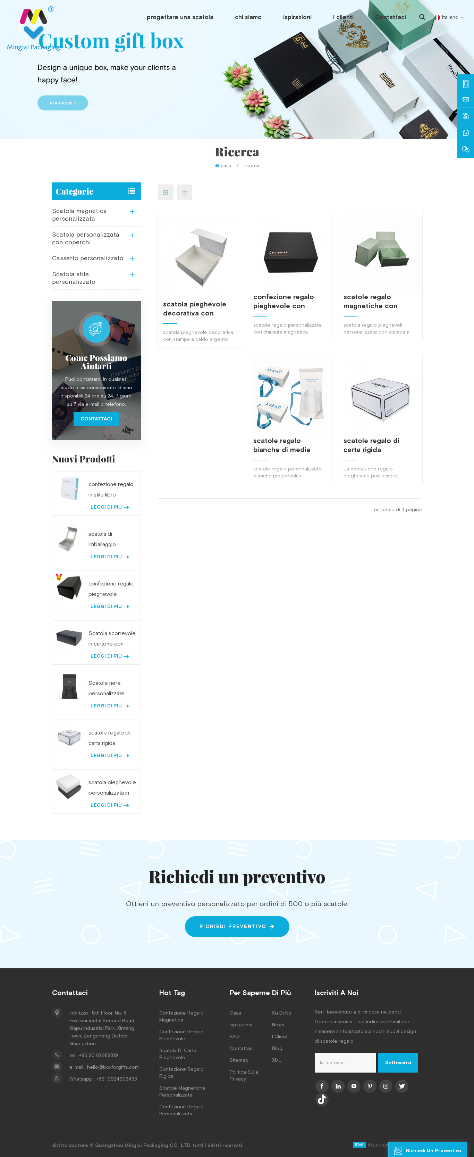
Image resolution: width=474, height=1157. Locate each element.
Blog (277, 1048)
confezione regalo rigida (181, 1073)
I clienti (343, 17)
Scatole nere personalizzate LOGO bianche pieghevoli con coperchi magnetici (112, 689)
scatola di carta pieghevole (177, 1054)
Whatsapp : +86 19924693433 (103, 1079)
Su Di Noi (282, 1013)
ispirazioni (297, 17)
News (278, 1025)
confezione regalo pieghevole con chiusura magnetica (285, 302)
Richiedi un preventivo (433, 1151)
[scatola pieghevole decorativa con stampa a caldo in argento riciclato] (200, 255)
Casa (235, 1013)
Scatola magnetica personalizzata (79, 215)
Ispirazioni (241, 1025)
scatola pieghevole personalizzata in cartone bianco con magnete (112, 788)
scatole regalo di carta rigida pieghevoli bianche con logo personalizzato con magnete (375, 445)
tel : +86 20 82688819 (93, 1055)
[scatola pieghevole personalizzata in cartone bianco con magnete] (69, 786)
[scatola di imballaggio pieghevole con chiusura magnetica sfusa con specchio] (69, 538)
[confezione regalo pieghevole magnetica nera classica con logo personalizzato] (69, 588)
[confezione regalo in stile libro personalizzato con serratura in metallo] (69, 488)
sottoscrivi (398, 1063)
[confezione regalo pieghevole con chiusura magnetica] (290, 252)
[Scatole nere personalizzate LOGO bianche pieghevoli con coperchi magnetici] (69, 687)
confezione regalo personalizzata (181, 1110)
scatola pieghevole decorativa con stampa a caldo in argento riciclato (194, 309)
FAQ (234, 1037)
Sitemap (239, 1060)
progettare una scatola (180, 17)
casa (226, 166)
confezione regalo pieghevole (181, 1035)
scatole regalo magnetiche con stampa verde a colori (380, 302)
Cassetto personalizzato (88, 258)
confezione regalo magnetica (181, 1016)
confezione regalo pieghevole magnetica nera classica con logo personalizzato (111, 590)
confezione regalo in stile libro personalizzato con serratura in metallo (111, 490)
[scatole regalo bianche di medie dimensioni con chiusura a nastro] (290, 396)
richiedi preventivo (233, 927)
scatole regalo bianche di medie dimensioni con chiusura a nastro (282, 445)
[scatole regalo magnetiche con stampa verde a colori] (380, 252)
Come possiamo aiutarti (96, 361)
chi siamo (248, 17)
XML (276, 1060)
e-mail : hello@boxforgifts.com (104, 1067)
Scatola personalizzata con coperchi (85, 238)
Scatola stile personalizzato (73, 278)
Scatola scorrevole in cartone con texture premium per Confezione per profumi (112, 639)
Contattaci (390, 17)
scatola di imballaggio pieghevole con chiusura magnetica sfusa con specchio (112, 540)
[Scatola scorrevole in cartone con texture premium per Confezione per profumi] (69, 637)
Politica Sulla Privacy (244, 1075)
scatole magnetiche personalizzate (182, 1091)
